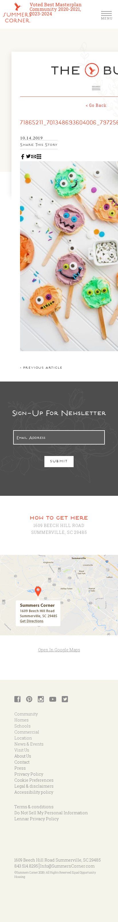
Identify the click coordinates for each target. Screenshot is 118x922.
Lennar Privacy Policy (36, 818)
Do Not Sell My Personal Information (51, 812)
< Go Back (96, 105)
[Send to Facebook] (22, 155)
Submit (59, 462)
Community (26, 714)
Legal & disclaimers (34, 786)
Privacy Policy (28, 774)
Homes (21, 720)
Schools (22, 726)
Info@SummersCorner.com (67, 866)
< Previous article (41, 368)
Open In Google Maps (59, 649)
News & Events (29, 744)
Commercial (26, 732)
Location (23, 738)
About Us (22, 756)
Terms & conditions (34, 806)
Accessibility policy (33, 792)
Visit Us (21, 750)
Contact (22, 762)
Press (20, 768)
